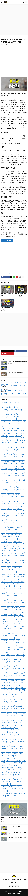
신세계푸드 (19, 527)
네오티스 (8, 416)
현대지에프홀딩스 (22, 713)
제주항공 (10, 614)
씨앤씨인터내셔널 (10, 534)
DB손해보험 (11, 734)
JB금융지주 (21, 755)
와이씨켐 (8, 576)
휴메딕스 (15, 722)
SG (23, 781)
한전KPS (16, 694)
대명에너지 (23, 426)
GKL (6, 739)
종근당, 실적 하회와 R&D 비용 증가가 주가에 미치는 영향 (20, 294)
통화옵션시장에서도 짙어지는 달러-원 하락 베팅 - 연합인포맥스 (12, 390)
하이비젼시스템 (14, 678)
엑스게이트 (11, 562)
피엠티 (22, 671)
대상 (9, 428)
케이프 (3, 633)
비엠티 (10, 489)
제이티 (18, 612)
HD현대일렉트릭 (14, 748)
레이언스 (9, 456)
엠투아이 (19, 567)
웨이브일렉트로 (19, 583)
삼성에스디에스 (4, 496)
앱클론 (15, 550)
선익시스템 (19, 508)
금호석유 (14, 411)
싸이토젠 (8, 532)
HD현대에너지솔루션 (21, 746)
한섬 (12, 689)
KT (19, 762)
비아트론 (13, 487)
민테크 (22, 475)
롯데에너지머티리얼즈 (6, 461)
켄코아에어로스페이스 (10, 633)
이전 (25, 343)
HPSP (3, 755)
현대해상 (15, 715)
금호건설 (8, 411)
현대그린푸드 (9, 708)
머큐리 (23, 468)
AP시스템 (14, 725)
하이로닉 (3, 678)
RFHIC (23, 779)
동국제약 (3, 440)
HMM (21, 753)
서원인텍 (3, 508)
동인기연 (21, 442)
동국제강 (22, 437)
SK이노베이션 (21, 788)
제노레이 (3, 607)
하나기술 (3, 675)
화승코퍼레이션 (18, 718)
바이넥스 (9, 477)
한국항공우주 (4, 687)
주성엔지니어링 (17, 616)
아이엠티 (18, 546)
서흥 (14, 508)
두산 (3, 444)
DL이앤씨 (19, 736)
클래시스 (3, 649)
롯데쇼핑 (15, 459)
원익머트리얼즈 (21, 581)
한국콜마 (8, 685)
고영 (3, 407)
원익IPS (3, 583)
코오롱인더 (11, 642)
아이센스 (16, 543)
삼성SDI (3, 501)
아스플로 (19, 541)
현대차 (3, 715)
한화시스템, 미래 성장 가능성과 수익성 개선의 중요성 (17, 367)
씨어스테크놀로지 (18, 534)
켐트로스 (18, 633)
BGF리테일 (20, 725)
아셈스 (10, 541)
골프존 (7, 407)
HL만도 (3, 753)
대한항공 (8, 433)
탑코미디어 (19, 649)
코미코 (8, 638)
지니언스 (15, 619)
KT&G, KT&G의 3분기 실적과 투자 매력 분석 (14, 819)
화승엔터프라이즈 (10, 718)
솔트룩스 (8, 517)
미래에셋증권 (17, 475)
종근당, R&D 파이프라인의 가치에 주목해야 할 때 (7, 308)
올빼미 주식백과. (12, 891)
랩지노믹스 (22, 454)
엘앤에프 (16, 565)
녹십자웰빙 (8, 423)
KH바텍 (10, 762)
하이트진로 (22, 678)
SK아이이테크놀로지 (5, 788)
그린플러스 (11, 409)
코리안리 (3, 638)
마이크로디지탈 (17, 468)
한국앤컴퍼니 (9, 682)
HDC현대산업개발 (9, 751)
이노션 (3, 595)
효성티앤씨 (4, 722)
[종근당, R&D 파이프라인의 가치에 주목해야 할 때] (7, 303)
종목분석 (8, 273)
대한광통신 (16, 430)
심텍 (20, 529)
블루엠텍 (18, 484)
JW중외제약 (15, 758)
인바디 (15, 600)
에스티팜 (15, 555)
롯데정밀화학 (4, 463)
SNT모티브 (16, 793)
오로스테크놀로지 (5, 572)
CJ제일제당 (10, 732)
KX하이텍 (3, 765)
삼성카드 (8, 499)
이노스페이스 (9, 595)
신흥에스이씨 (9, 529)
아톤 (19, 548)
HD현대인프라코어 (5, 748)
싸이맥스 (3, 532)
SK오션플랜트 (14, 788)
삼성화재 (14, 499)
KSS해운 (15, 762)
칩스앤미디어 (19, 623)
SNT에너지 (22, 793)
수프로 (22, 517)
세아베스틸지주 (4, 513)
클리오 (8, 649)
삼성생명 (17, 494)
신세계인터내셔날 (11, 527)
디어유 (10, 449)
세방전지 (16, 510)
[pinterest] (15, 886)
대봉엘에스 (4, 428)
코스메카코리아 (4, 640)
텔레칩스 (7, 652)
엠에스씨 (14, 567)
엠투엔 (3, 569)
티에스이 (18, 654)
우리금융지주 (4, 579)
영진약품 (13, 569)
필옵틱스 (3, 673)
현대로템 (22, 708)
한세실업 (16, 689)
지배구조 (20, 619)
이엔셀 (10, 600)
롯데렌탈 (10, 459)
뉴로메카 (3, 426)
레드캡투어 (4, 456)
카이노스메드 (4, 626)
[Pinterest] (17, 277)
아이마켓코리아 (10, 543)
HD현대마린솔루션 (5, 746)
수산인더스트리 (15, 517)
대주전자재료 (9, 430)
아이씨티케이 (23, 543)
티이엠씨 (3, 656)
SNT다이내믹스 (9, 793)
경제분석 (10, 404)
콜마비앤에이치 (17, 645)
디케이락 (9, 452)
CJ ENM (18, 729)
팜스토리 (15, 659)
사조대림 (3, 492)
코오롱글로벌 (4, 642)
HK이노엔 (17, 751)
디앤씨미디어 (4, 449)
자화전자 (8, 605)
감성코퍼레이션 (4, 402)
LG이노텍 (3, 769)
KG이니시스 (4, 762)
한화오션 (18, 703)
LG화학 (20, 769)
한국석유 (22, 680)
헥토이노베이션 (11, 706)
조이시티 (15, 614)
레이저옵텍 (15, 456)
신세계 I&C (4, 527)
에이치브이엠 (10, 557)
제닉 (13, 607)
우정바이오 (23, 579)
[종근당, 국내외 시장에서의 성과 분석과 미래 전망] (7, 289)
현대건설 (3, 708)
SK (9, 784)
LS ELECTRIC (14, 772)
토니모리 (12, 652)
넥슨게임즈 (4, 421)
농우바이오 (19, 423)
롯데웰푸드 (14, 461)
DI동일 (10, 736)
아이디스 (3, 543)
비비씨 (3, 487)
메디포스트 (17, 470)
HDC (3, 751)
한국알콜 (3, 682)
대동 (18, 426)
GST (9, 741)
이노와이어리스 (16, 595)
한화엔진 (12, 703)
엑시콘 (16, 562)
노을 (24, 421)
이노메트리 (20, 593)
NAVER (9, 776)
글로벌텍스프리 (18, 409)
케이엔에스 (9, 630)
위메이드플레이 (4, 588)
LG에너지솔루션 (11, 767)
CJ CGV (12, 729)
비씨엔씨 (8, 487)
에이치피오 (17, 557)
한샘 (8, 689)
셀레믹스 (22, 513)
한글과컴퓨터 (11, 687)
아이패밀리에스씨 (13, 548)
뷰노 (12, 482)
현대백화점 (16, 711)
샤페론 (3, 506)
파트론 (10, 659)
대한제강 (3, 433)
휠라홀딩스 (10, 722)
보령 (3, 482)
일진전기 (3, 605)
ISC (15, 755)
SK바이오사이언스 (5, 786)
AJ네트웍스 (8, 725)
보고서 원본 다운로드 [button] (8, 240)
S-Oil (3, 781)
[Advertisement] (14, 20)
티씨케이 (8, 654)
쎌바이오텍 (21, 532)
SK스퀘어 (19, 786)
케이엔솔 (3, 630)
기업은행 (7, 414)
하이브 (8, 678)
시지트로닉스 (4, 525)
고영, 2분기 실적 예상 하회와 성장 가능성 (15, 827)
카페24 (9, 628)
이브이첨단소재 (17, 598)
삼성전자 (16, 496)
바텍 (3, 480)
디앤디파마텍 (23, 447)
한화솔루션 (11, 701)
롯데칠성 (15, 463)
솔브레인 (3, 517)
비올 (14, 489)
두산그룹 (7, 444)
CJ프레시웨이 (17, 732)
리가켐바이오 (15, 466)
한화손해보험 (4, 701)
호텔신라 (3, 718)
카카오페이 (4, 628)
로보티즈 (21, 456)
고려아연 (21, 404)
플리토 (8, 668)
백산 (6, 480)
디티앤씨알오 (4, 454)
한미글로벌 (23, 687)
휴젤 (3, 725)
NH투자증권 (16, 776)
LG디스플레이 (16, 765)
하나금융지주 (21, 673)
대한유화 (22, 430)
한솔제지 (22, 689)
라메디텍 (10, 454)
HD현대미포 (13, 746)
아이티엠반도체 (4, 548)
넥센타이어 (4, 419)
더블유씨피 (22, 433)
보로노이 (7, 482)
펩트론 (19, 661)
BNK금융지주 (4, 727)
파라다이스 (9, 656)
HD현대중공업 (21, 748)
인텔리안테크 (23, 602)
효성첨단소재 (19, 720)
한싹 (9, 692)
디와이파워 (19, 449)
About (13, 893)
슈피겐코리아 (9, 520)
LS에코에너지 (4, 774)
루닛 (9, 466)
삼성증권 (3, 499)
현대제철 (15, 713)
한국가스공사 (4, 680)
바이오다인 (22, 477)
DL (14, 736)
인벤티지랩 (20, 600)
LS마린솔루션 (21, 772)
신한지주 (3, 529)
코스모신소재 (12, 640)
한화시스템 (17, 701)
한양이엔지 (14, 692)
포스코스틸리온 (10, 663)
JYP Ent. (21, 758)
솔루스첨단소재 (15, 515)
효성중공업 (13, 720)
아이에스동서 (4, 546)
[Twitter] (11, 277)
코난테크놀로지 (4, 635)
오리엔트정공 (12, 572)
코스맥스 (17, 638)
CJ (16, 727)
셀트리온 (8, 515)
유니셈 (19, 588)
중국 (23, 616)
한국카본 (3, 685)
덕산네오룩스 (18, 435)
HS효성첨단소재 (10, 755)
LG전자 (9, 769)
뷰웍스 (16, 482)
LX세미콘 (11, 774)
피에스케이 (14, 668)
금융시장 (3, 411)
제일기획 (22, 612)
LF (8, 765)
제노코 (8, 607)
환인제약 (3, 720)
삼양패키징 (15, 501)
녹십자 (3, 423)
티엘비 (23, 654)
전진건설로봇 (21, 605)
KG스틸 (24, 760)
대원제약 (3, 430)
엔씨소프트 (4, 565)
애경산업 (3, 550)
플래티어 (3, 668)
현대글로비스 (16, 708)
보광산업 (22, 480)
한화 (10, 699)
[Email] (20, 277)
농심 (13, 423)
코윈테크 (3, 645)
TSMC (9, 798)
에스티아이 (10, 555)
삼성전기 (11, 496)
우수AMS (10, 579)
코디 (10, 635)
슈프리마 (3, 520)
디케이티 (21, 452)
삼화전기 (8, 503)
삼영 (19, 501)
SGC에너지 (4, 784)
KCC (13, 760)
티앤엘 (13, 654)
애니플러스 (9, 550)
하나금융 (15, 673)
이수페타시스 (4, 600)
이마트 (11, 598)
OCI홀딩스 (10, 779)
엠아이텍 (8, 567)
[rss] (18, 886)
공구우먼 (12, 407)
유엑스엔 (3, 593)
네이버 (18, 416)
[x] (10, 886)
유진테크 (8, 593)
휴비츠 (21, 722)
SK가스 (13, 784)
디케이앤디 (15, 452)
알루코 (23, 548)
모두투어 (22, 473)
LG (11, 765)
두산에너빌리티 (19, 444)
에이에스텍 (4, 557)
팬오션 (20, 659)
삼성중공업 (22, 496)
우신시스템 (17, 579)
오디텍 (18, 569)
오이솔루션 (9, 574)
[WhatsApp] (14, 277)
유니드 (15, 588)
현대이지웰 (9, 713)
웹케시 (7, 586)
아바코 (20, 539)
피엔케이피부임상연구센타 (13, 671)
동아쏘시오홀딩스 (21, 440)
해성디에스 (4, 706)
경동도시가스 (4, 404)
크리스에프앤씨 (20, 647)
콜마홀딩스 (4, 647)
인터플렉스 (16, 602)
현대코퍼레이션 (9, 715)
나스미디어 (13, 414)
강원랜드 (11, 402)
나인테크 (19, 414)
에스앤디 (19, 550)
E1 (23, 736)
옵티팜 (24, 574)
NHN (21, 776)
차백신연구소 (9, 623)
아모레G (10, 539)
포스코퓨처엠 (4, 666)
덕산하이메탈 (4, 437)
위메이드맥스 (18, 586)
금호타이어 (20, 411)
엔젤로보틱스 (10, 565)
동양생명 (9, 442)
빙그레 (24, 489)
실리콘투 (15, 529)
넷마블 (9, 421)
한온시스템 (20, 692)
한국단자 (17, 680)
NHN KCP (4, 779)
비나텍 (23, 484)
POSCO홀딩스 (17, 779)
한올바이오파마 (4, 694)
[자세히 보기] (23, 277)
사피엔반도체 (9, 492)
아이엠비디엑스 (11, 546)
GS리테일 (4, 741)
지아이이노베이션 (5, 621)
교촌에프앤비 (4, 409)
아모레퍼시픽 (4, 539)
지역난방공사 (19, 621)
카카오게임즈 (16, 626)
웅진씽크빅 (10, 581)
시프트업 (15, 525)
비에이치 (19, 487)
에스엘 (3, 553)
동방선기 (14, 440)
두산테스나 (4, 447)
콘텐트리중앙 (9, 645)
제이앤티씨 (11, 609)
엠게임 (22, 565)
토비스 (18, 652)
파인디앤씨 (22, 656)
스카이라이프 (16, 520)
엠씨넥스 (3, 567)
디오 (14, 449)
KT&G (23, 762)
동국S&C (9, 440)
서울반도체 (22, 506)
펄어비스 (3, 661)
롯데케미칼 (22, 463)
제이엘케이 (4, 612)
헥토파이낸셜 (18, 706)
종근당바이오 (4, 616)
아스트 (15, 541)
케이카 (22, 630)
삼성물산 (3, 494)
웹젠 (3, 586)
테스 (3, 652)
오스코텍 (23, 572)
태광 (24, 649)
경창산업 (15, 404)
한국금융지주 (11, 680)
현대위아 (3, 713)
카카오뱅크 (22, 626)
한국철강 (21, 682)
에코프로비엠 (22, 560)
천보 (14, 623)
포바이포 (3, 663)
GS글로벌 (20, 739)
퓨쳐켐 (18, 666)
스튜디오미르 (12, 522)
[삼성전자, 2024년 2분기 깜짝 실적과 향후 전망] (4, 833)
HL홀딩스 (8, 753)
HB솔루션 (13, 741)
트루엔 (3, 654)
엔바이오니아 (22, 562)
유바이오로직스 (18, 590)
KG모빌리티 (18, 760)
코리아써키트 (16, 635)
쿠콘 (9, 647)
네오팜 (14, 416)
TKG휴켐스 (4, 798)
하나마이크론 (9, 675)
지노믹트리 (4, 619)
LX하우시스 (4, 776)
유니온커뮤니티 (4, 590)
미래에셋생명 (10, 475)
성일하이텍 (4, 510)
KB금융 (3, 760)
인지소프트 (10, 602)
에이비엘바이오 (22, 555)
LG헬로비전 (15, 769)
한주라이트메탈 (4, 696)
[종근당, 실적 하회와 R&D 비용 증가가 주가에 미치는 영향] (21, 289)
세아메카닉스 (23, 510)
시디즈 (18, 522)
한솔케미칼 (4, 692)
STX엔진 (14, 795)
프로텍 (23, 666)
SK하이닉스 (22, 791)
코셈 (13, 638)
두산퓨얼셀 (10, 447)
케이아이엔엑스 (20, 628)
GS (10, 739)
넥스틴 (18, 419)
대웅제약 (19, 428)
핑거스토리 (9, 673)
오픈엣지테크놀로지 (17, 574)
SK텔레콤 (16, 791)
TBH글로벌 (20, 795)
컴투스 (14, 628)
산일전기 (21, 492)
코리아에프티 (23, 635)
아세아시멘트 (4, 541)
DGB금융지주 (4, 736)
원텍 (13, 583)
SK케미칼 (10, 791)
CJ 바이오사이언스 (5, 729)
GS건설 (14, 739)
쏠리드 (3, 534)
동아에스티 (4, 442)
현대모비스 (10, 711)
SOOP (3, 795)
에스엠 (8, 553)
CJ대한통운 (4, 732)
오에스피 (3, 574)
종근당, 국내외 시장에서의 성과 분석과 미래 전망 (7, 294)
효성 (8, 720)
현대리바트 (4, 711)
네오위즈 (3, 416)
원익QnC (9, 583)
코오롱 (18, 640)
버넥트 (11, 480)
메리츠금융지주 (4, 473)
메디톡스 (11, 470)
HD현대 (11, 744)
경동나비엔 (17, 402)
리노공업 (21, 466)
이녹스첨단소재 (4, 598)
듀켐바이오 (16, 447)
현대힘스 (21, 715)
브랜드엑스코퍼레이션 (6, 484)
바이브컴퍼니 (16, 477)
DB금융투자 (4, 734)
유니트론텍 (12, 590)
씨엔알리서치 (10, 536)
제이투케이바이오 (11, 612)
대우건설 (13, 428)
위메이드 (12, 586)
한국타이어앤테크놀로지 (17, 685)
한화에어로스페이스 (5, 703)
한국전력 (15, 682)
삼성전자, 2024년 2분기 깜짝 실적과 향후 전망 (17, 832)
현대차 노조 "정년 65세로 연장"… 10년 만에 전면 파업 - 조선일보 (13, 385)
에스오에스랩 (13, 553)
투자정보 (22, 652)
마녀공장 (10, 468)
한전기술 (11, 694)
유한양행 (14, 593)
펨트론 (15, 661)
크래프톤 (13, 647)
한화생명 (20, 699)
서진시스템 (9, 508)
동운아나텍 (15, 442)
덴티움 (17, 437)
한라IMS (17, 687)
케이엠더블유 (16, 630)
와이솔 (3, 576)
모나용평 (16, 473)
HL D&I (22, 751)
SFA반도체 (19, 781)
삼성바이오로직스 (10, 494)
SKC (3, 793)
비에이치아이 (4, 489)
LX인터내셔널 (17, 774)
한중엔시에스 (12, 696)
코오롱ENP (17, 642)
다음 (3, 343)
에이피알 (3, 560)
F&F (2, 739)
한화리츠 (15, 699)
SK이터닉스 (4, 791)
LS (8, 772)
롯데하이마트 (4, 466)
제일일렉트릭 (4, 614)
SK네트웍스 (19, 784)
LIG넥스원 (4, 772)
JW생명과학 (8, 758)
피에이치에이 (4, 671)
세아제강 (11, 513)
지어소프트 (12, 621)
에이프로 (22, 557)
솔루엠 (22, 515)
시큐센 (10, 525)
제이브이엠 (22, 607)
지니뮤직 (9, 619)
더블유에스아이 (4, 435)
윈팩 (10, 588)
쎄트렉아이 (15, 532)
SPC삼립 (8, 795)
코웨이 (22, 642)
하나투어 (23, 675)
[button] (2, 2)
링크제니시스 (4, 468)
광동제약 (17, 407)
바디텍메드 (4, 477)
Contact (18, 893)
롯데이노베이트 (21, 461)
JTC (3, 758)
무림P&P (3, 475)
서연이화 (8, 506)
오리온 (18, 572)
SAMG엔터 (8, 781)
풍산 (14, 666)
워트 (15, 581)
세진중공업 (17, 513)
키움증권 (13, 649)
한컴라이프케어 (4, 699)
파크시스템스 (4, 659)
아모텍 (15, 539)
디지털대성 (4, 452)
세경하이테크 (10, 510)
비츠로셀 (19, 489)
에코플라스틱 (4, 562)
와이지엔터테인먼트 (20, 576)
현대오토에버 (23, 711)
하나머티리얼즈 (17, 675)
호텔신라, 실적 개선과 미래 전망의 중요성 (15, 372)
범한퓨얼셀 (16, 480)
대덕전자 (13, 426)
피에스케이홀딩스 (21, 668)
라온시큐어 (16, 454)
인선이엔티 (4, 602)
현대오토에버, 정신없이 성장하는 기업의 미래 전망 (17, 361)
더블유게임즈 (15, 433)
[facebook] (12, 886)
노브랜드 (19, 421)
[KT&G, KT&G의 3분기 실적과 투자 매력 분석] (14, 809)
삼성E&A (19, 499)
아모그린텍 (17, 536)
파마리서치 (15, 656)
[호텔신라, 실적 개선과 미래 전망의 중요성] (4, 374)
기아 (3, 414)
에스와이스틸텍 (21, 553)
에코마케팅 (9, 560)
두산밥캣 (12, 444)
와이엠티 (13, 576)
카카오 (10, 626)
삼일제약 (3, 503)
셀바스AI (3, 515)
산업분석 (15, 492)
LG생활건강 (4, 767)
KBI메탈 (8, 760)
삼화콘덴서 (15, 503)
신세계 (20, 525)
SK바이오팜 (13, 786)
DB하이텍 (17, 734)
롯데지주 (10, 463)
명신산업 (11, 473)
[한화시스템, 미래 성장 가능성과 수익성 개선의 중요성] (4, 368)
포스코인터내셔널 (18, 663)
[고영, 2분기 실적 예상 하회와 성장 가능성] (4, 828)
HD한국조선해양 (5, 744)
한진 (17, 696)
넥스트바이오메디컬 (11, 419)
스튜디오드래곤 (4, 522)
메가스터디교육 (4, 470)
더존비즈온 (12, 435)
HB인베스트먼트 (21, 741)
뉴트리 (8, 426)
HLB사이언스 (15, 753)
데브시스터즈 (11, 437)
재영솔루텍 (15, 605)
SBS (14, 781)
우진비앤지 (4, 581)
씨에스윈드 (4, 536)
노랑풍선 (14, 421)
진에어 (3, 623)
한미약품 (3, 689)
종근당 (4, 36)
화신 (24, 718)
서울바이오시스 (14, 506)
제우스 (17, 607)
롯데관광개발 (4, 459)
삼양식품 (8, 501)
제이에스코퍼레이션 (18, 609)
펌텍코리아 (9, 661)
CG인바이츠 (11, 727)
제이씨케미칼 (4, 609)
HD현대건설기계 (18, 744)
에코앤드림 (15, 560)
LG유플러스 (19, 767)
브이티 (13, 484)
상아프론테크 (21, 503)
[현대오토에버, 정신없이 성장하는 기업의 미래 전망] (4, 363)
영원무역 (8, 569)
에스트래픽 (4, 555)
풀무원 (10, 666)
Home (9, 893)
